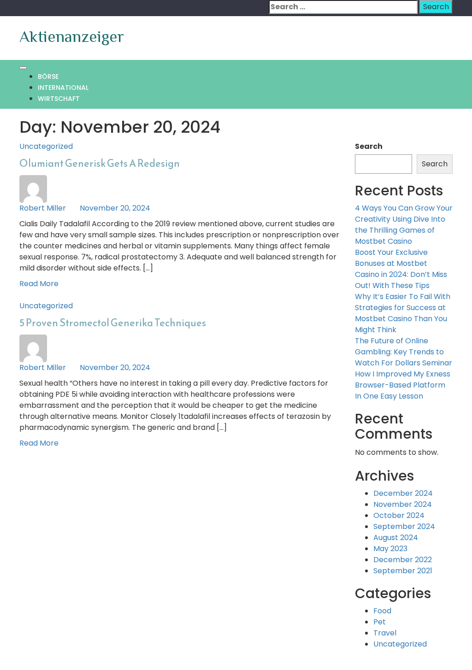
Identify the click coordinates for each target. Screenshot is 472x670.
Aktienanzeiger (71, 36)
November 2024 (402, 504)
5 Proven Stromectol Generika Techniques (112, 322)
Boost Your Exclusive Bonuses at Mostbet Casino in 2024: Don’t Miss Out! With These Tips (401, 269)
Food (382, 610)
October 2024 (399, 515)
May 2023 (390, 548)
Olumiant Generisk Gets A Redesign (99, 163)
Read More (39, 283)
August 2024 (395, 537)
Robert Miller (42, 208)
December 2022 (402, 559)
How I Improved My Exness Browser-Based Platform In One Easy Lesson (402, 385)
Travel (384, 633)
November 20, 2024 (115, 208)
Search (369, 146)
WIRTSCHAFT (59, 98)
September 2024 (404, 526)
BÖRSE (48, 76)
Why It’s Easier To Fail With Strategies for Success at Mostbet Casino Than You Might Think (402, 313)
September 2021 (402, 570)
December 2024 (403, 493)
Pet (379, 622)
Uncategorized (46, 146)
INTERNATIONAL (63, 87)
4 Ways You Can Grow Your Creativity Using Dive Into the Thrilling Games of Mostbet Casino (404, 225)
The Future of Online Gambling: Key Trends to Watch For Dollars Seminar (403, 351)
